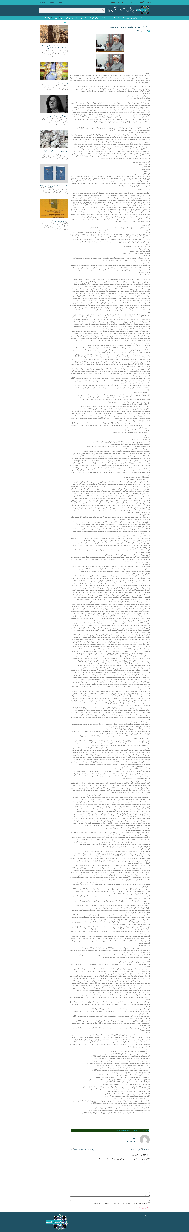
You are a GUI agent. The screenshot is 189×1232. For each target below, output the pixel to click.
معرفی (56, 18)
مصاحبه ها (105, 18)
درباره (146, 1215)
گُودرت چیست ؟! (63, 83)
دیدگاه (147, 1162)
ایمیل (147, 1195)
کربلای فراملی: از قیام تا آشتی (59, 116)
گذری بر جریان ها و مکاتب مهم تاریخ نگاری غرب (56, 152)
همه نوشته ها (131, 1141)
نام (148, 1187)
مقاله (119, 18)
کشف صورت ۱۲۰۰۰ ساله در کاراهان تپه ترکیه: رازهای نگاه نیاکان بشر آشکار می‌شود (54, 47)
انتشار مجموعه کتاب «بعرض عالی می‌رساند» (54, 186)
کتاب (114, 18)
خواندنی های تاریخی (67, 18)
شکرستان (42, 2)
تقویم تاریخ (79, 18)
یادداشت (52, 2)
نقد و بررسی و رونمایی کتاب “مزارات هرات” (54, 221)
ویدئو (60, 2)
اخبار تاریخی (135, 18)
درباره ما (47, 18)
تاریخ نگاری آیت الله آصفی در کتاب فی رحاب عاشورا (129, 27)
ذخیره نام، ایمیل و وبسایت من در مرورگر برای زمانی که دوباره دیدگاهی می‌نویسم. (120, 1203)
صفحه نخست (145, 18)
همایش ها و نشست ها (92, 18)
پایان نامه (126, 18)
